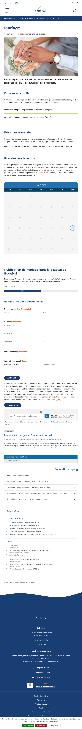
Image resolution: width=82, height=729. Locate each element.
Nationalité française (42, 422)
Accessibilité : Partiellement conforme (41, 716)
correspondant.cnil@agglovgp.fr (51, 399)
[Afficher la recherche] (74, 10)
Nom (44, 313)
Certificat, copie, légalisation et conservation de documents (30, 550)
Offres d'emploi (43, 677)
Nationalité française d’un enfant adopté (23, 559)
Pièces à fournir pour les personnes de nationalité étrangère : (29, 117)
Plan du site (41, 700)
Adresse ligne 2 (9, 333)
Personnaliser (54, 726)
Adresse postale (9, 325)
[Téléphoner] (5, 2)
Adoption (13, 545)
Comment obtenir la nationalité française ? (24, 523)
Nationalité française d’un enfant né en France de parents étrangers (33, 564)
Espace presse (43, 668)
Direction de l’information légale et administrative (19, 582)
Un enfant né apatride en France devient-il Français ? (28, 528)
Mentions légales (41, 704)
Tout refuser (41, 726)
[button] (41, 476)
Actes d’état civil (15, 555)
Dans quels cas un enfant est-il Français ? (24, 525)
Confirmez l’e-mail (49, 365)
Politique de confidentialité (41, 712)
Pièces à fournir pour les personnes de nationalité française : (28, 110)
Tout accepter (28, 726)
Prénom (7, 313)
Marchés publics (43, 672)
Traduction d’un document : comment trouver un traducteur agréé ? (33, 534)
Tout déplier (71, 469)
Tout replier (59, 469)
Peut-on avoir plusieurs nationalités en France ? (26, 531)
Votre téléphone (15, 352)
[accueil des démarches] (41, 411)
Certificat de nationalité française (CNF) (23, 569)
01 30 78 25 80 (42, 173)
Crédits (41, 708)
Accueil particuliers (11, 422)
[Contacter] (11, 2)
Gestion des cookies (41, 696)
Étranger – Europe (26, 422)
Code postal (8, 342)
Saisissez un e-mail (11, 365)
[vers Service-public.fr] (63, 416)
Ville (44, 342)
